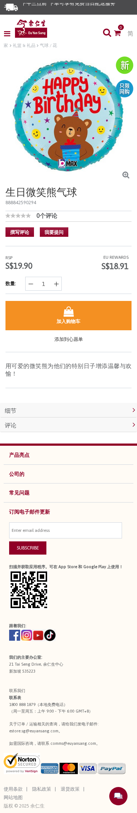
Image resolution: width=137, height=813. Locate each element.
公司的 (16, 474)
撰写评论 (19, 232)
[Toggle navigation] (9, 34)
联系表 (15, 697)
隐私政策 (41, 789)
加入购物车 (68, 321)
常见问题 (19, 493)
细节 (10, 410)
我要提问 (54, 232)
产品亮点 (19, 455)
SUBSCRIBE (28, 548)
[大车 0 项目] (121, 34)
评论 (10, 425)
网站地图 (13, 797)
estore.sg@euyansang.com (33, 731)
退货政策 (70, 789)
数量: (10, 283)
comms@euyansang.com (73, 743)
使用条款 (13, 789)
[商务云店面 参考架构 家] (31, 28)
